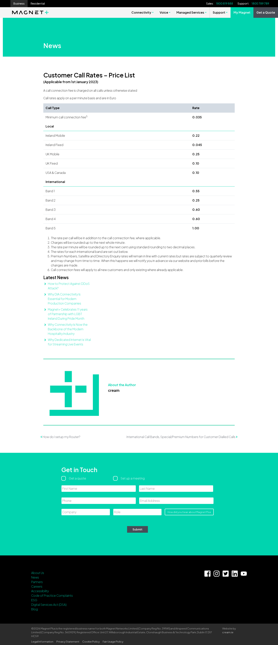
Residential (38, 3)
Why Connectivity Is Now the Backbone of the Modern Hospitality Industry (68, 329)
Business (19, 3)
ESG (34, 600)
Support (219, 12)
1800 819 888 (224, 3)
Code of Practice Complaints (52, 595)
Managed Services (190, 12)
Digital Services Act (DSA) (49, 605)
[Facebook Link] (207, 574)
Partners (37, 582)
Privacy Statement (67, 641)
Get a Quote (265, 12)
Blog (34, 609)
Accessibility (40, 591)
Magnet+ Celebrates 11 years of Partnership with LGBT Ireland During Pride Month (68, 313)
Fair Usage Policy (113, 641)
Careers (36, 586)
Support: (243, 3)
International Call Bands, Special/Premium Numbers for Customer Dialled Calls (181, 437)
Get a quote (77, 478)
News (35, 577)
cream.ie (227, 632)
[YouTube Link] (244, 574)
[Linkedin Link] (235, 574)
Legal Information (42, 641)
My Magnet (242, 12)
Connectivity (141, 12)
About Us (37, 573)
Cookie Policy (91, 641)
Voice (164, 12)
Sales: (210, 3)
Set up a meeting (133, 478)
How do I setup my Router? (61, 437)
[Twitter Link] (226, 574)
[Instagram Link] (217, 574)
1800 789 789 (260, 3)
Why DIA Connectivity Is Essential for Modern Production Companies (64, 298)
